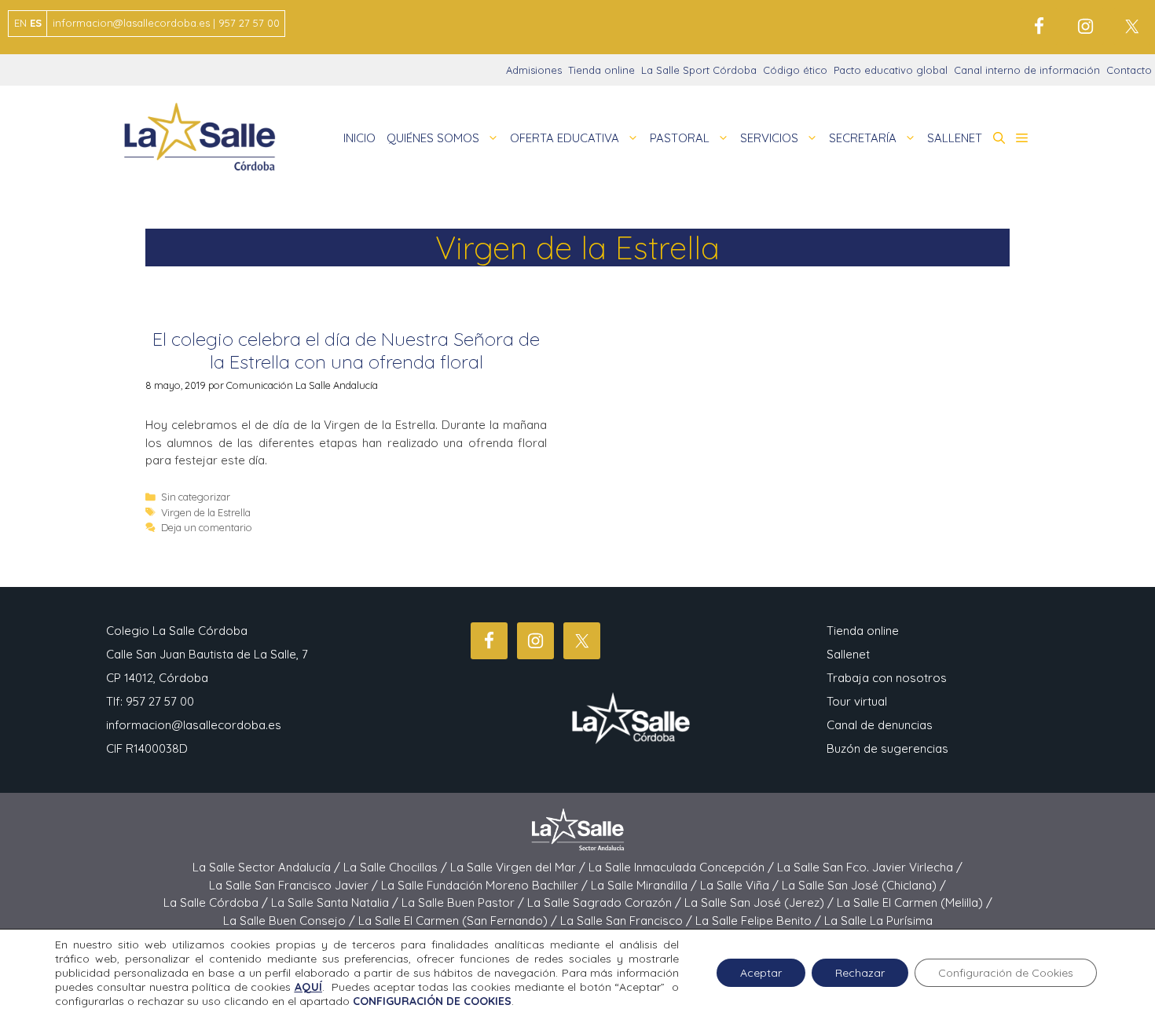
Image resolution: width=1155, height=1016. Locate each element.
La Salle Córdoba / (217, 902)
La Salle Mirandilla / (645, 885)
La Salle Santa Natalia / (336, 902)
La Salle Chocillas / (396, 867)
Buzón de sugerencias (887, 748)
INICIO (359, 137)
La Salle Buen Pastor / (464, 902)
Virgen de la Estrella (206, 512)
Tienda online (601, 70)
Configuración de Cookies (1005, 973)
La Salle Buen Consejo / (290, 920)
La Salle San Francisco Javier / (295, 885)
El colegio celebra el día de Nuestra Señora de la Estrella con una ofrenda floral (346, 350)
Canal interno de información (1027, 70)
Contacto (1129, 70)
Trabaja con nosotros (887, 677)
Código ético (795, 70)
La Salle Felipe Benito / (759, 920)
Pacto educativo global (891, 70)
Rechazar (860, 973)
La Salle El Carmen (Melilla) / (914, 902)
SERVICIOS (769, 137)
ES (36, 23)
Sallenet (848, 654)
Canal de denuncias (880, 724)
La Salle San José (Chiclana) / (864, 885)
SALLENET (954, 137)
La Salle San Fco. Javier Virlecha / (869, 867)
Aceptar (761, 973)
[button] (999, 138)
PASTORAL (680, 137)
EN (20, 23)
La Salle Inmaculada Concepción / (682, 867)
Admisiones (534, 70)
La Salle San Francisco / (627, 920)
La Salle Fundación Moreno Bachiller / (486, 885)
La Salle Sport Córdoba (699, 70)
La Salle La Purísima (878, 920)
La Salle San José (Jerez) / (760, 902)
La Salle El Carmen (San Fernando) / (459, 920)
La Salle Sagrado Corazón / (605, 902)
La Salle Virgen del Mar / (519, 867)
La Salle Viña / (741, 885)
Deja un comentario (206, 527)
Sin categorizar (195, 496)
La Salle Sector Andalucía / (267, 867)
